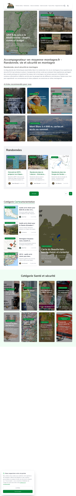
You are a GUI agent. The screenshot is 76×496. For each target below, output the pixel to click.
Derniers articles (19, 5)
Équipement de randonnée (61, 5)
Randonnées (26, 5)
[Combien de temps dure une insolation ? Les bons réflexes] (38, 101)
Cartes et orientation (34, 5)
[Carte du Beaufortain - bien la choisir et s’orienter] (55, 235)
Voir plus (34, 193)
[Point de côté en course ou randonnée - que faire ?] (29, 296)
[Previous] (66, 193)
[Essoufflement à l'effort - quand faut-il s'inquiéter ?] (47, 296)
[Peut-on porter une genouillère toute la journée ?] (12, 296)
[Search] (64, 6)
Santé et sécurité (44, 5)
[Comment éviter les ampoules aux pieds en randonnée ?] (64, 296)
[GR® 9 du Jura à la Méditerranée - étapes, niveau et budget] (20, 33)
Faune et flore (51, 5)
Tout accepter (17, 491)
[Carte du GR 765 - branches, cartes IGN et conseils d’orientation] (29, 327)
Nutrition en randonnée (11, 123)
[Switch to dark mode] (68, 5)
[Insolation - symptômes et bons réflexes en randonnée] (61, 101)
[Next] (70, 193)
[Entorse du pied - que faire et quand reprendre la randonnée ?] (12, 327)
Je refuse (18, 488)
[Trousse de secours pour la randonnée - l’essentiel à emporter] (64, 327)
